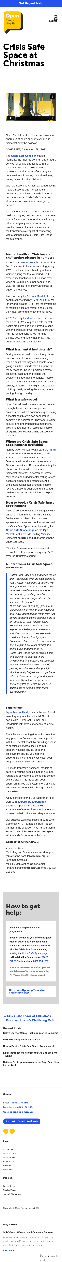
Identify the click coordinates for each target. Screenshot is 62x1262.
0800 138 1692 (41, 961)
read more (8, 1250)
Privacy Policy (9, 1186)
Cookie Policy (9, 1190)
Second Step (34, 453)
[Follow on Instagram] (12, 1131)
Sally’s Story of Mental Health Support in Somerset (30, 1033)
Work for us (8, 1161)
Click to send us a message (18, 1111)
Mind (30, 318)
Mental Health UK (31, 262)
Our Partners (9, 1157)
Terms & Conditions (12, 1194)
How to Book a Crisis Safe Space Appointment (28, 1046)
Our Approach (9, 1153)
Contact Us (8, 1149)
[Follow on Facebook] (5, 1131)
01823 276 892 (20, 1102)
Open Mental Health (18, 712)
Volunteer (7, 1165)
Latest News (8, 1169)
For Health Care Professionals (22, 1121)
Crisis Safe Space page (20, 530)
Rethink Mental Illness (40, 296)
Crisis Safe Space (22, 155)
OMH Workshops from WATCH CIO (22, 1039)
